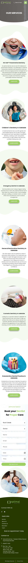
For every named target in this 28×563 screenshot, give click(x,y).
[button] (25, 2)
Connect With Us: (7, 508)
